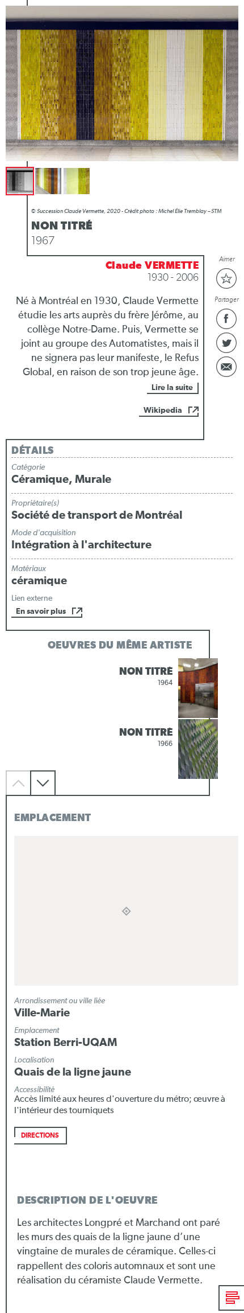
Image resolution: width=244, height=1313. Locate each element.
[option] (122, 688)
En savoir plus (41, 612)
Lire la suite (172, 388)
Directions (40, 1136)
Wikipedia (163, 411)
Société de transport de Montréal (96, 515)
